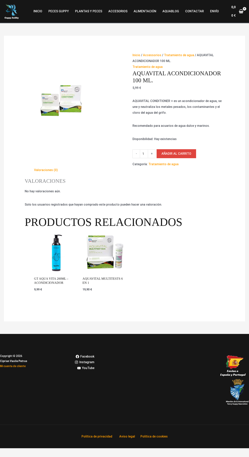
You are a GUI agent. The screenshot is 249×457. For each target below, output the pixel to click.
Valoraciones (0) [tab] (46, 170)
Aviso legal (127, 436)
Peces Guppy (58, 11)
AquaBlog (170, 11)
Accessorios (152, 55)
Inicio (37, 11)
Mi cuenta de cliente (13, 366)
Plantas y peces (88, 11)
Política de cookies (154, 436)
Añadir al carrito (176, 153)
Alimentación (145, 11)
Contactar (194, 11)
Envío (214, 11)
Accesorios (117, 11)
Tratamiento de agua (179, 55)
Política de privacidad (97, 436)
